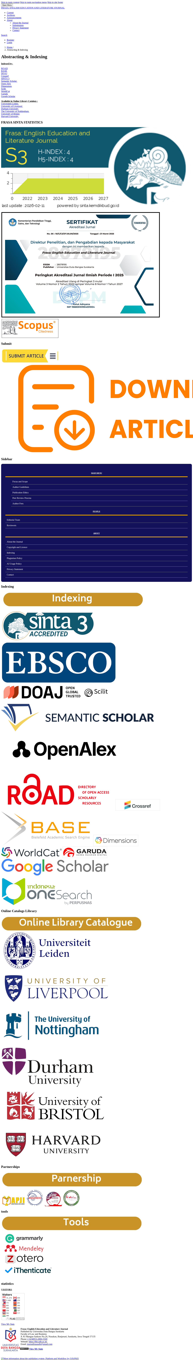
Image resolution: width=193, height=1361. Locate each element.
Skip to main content (10, 2)
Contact (15, 30)
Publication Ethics (20, 492)
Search (4, 35)
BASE (4, 71)
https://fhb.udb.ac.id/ (38, 1341)
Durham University (10, 109)
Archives (11, 15)
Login (9, 42)
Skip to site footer (55, 2)
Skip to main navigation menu (33, 2)
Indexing (11, 553)
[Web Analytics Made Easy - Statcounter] (24, 1349)
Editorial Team (13, 520)
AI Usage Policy (14, 564)
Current (10, 12)
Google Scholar (8, 96)
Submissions (18, 25)
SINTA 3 (5, 78)
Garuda (4, 94)
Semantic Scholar (9, 81)
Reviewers (11, 525)
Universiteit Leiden (10, 103)
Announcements (14, 17)
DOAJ (4, 73)
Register (10, 40)
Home (10, 47)
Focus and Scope (20, 481)
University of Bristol (10, 114)
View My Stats (7, 1324)
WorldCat (5, 91)
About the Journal (20, 23)
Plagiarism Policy (14, 558)
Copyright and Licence (17, 547)
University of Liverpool (12, 106)
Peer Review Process (21, 498)
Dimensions (6, 86)
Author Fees (17, 503)
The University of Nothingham (15, 111)
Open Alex (6, 83)
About (9, 20)
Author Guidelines (20, 487)
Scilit (3, 89)
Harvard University (10, 116)
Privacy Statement (20, 28)
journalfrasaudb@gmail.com (39, 1344)
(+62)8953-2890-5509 (37, 1339)
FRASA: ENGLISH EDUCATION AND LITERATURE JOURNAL (33, 8)
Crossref (5, 76)
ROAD (4, 68)
